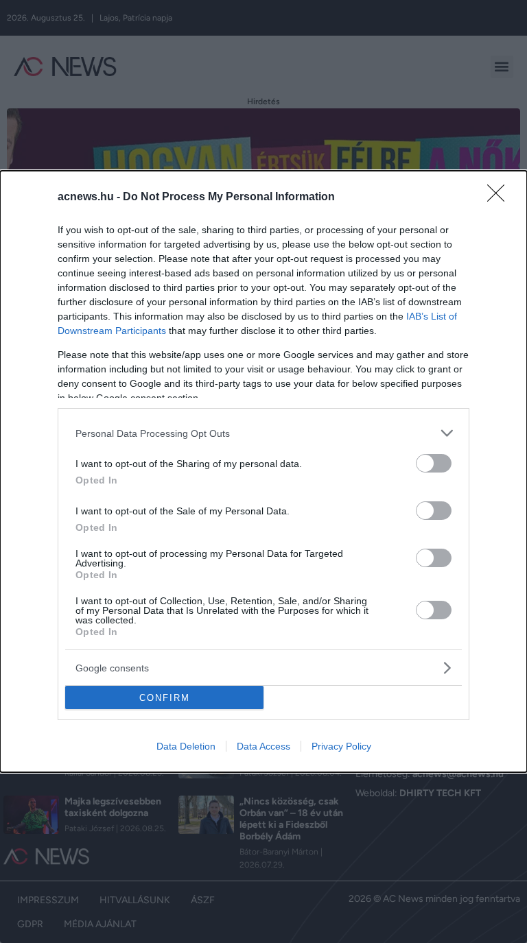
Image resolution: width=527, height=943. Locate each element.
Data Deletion (185, 746)
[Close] (500, 197)
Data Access (263, 746)
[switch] (434, 463)
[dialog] (263, 471)
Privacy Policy (341, 746)
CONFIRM (164, 698)
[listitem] (263, 433)
